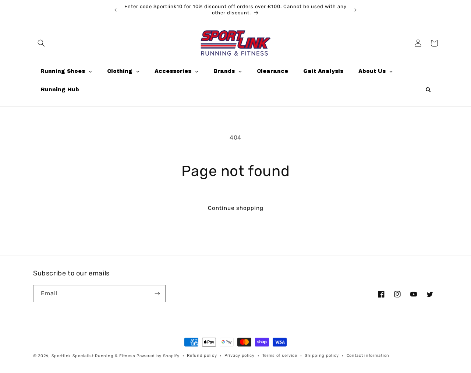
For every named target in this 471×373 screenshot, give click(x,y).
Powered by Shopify (158, 355)
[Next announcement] (355, 10)
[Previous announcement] (115, 10)
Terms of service (279, 355)
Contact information (368, 355)
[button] (41, 43)
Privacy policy (239, 355)
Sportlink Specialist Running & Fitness (93, 355)
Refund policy (202, 355)
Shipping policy (322, 355)
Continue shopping (235, 208)
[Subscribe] (157, 293)
